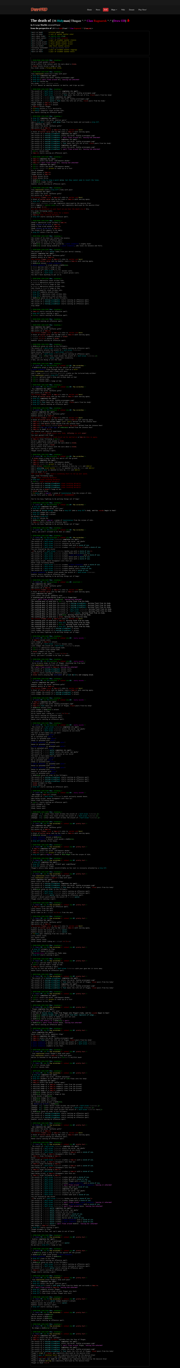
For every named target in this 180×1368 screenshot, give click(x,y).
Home (89, 10)
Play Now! (142, 10)
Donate (131, 10)
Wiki (123, 10)
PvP (105, 10)
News (98, 10)
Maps (113, 10)
